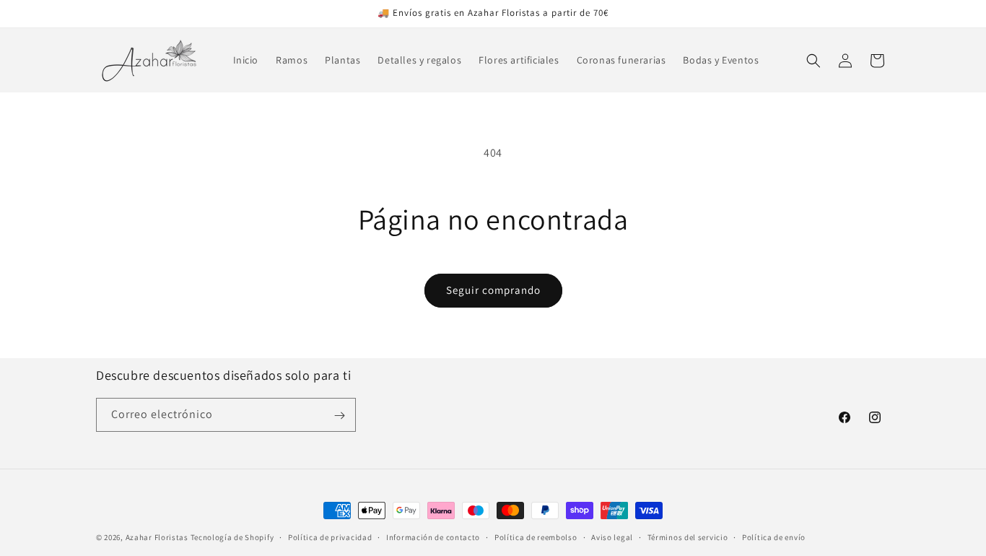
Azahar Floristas (157, 537)
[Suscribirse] (339, 416)
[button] (813, 61)
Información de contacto (433, 536)
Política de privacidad (330, 536)
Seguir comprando (493, 290)
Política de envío (774, 536)
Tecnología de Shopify (232, 537)
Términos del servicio (687, 536)
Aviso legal (612, 536)
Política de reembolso (535, 536)
